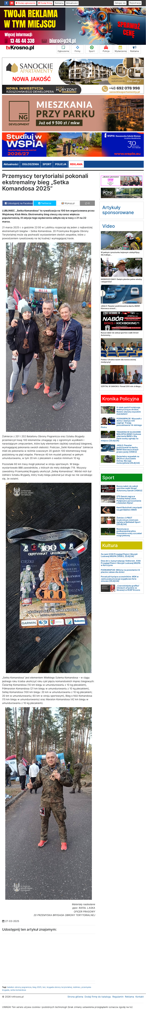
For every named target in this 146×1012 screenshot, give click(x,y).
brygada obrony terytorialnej (59, 987)
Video (108, 226)
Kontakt (139, 996)
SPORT (47, 164)
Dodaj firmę (46, 3)
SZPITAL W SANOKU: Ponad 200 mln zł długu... (121, 386)
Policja (106, 51)
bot (44, 987)
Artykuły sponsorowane (118, 210)
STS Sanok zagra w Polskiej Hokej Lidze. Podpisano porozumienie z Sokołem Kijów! (129, 499)
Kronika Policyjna (120, 399)
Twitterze (45, 203)
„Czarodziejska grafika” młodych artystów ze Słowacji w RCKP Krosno (128, 587)
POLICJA (60, 164)
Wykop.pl (69, 203)
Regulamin (117, 996)
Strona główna (75, 996)
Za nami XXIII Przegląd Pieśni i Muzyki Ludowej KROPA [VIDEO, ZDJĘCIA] (119, 555)
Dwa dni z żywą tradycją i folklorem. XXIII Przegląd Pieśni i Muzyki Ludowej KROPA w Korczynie (121, 563)
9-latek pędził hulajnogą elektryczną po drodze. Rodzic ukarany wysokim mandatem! (129, 410)
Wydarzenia (120, 51)
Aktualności (72, 3)
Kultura (110, 545)
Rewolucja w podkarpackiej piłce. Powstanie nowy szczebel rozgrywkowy (129, 532)
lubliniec (76, 987)
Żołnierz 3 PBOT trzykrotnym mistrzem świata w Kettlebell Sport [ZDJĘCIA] (128, 520)
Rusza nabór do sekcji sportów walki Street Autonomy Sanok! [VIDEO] (129, 488)
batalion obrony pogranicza (19, 987)
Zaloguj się (120, 3)
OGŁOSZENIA (30, 164)
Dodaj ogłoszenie (26, 3)
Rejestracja (135, 3)
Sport (92, 51)
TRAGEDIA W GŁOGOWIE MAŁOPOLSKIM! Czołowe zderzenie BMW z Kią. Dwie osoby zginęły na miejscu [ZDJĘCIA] (121, 436)
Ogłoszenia (63, 51)
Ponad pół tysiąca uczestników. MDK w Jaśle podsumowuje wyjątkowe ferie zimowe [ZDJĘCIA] (120, 578)
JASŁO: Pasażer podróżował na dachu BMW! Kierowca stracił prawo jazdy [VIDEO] (127, 448)
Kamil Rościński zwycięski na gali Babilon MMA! (129, 508)
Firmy (77, 51)
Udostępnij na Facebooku (20, 203)
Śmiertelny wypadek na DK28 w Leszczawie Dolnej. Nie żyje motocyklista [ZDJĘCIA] (128, 459)
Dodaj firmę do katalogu (98, 996)
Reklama (59, 3)
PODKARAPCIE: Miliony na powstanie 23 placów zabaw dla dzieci (120, 571)
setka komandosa (18, 990)
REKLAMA (76, 164)
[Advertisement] (24, 956)
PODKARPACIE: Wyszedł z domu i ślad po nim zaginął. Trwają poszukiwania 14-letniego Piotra (121, 423)
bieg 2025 (36, 987)
